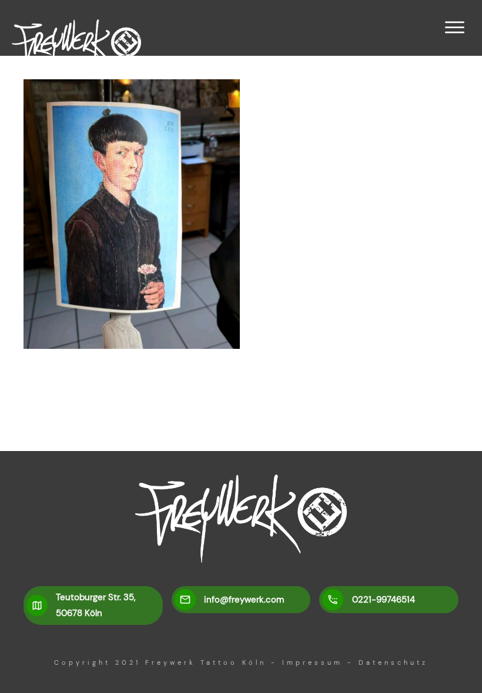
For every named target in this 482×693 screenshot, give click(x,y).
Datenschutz (393, 662)
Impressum (312, 662)
